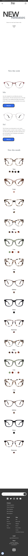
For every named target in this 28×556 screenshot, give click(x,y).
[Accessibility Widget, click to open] (2, 553)
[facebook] (3, 1)
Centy (14, 189)
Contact (17, 529)
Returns (17, 525)
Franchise (8, 527)
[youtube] (12, 1)
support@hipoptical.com (14, 537)
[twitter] (6, 1)
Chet (14, 269)
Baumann (14, 329)
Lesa (14, 249)
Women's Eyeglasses (10, 505)
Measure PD (18, 521)
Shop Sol (8, 139)
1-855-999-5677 (14, 544)
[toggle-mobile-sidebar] (2, 3)
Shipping (17, 523)
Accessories (9, 523)
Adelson (14, 289)
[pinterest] (10, 1)
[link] (10, 172)
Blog (8, 525)
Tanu (14, 169)
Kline (14, 229)
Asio (14, 209)
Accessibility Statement (20, 532)
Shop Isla (9, 105)
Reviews (8, 521)
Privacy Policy (18, 527)
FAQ (16, 519)
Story (8, 519)
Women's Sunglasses (10, 507)
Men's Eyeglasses (10, 509)
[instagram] (8, 1)
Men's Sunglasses (10, 511)
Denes (14, 309)
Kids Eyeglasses (10, 513)
